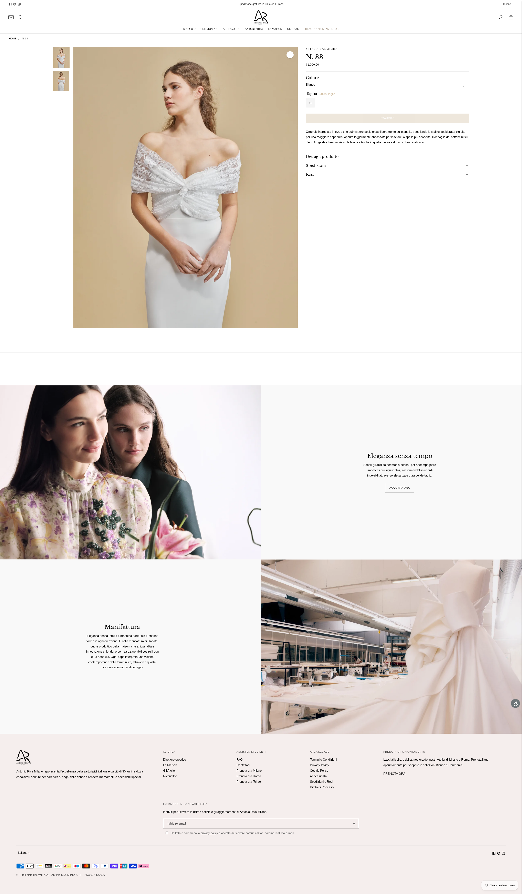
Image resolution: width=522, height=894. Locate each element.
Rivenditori (170, 776)
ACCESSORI (230, 28)
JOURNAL (293, 28)
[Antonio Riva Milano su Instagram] (19, 4)
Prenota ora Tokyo (249, 781)
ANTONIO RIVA (254, 28)
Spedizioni (316, 165)
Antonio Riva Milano (321, 49)
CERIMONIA (207, 28)
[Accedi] (501, 17)
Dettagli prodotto (322, 156)
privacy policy (209, 833)
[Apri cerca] (21, 17)
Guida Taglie (327, 93)
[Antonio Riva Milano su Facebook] (10, 4)
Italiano (506, 4)
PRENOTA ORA (394, 773)
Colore (312, 77)
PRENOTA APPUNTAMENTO (320, 28)
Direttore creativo (174, 759)
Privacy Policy (319, 765)
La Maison (170, 765)
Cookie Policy (319, 770)
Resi (310, 174)
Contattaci (243, 765)
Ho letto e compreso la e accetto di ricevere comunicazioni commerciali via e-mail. (232, 833)
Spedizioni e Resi (321, 781)
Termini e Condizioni (323, 759)
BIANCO (188, 28)
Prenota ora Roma (249, 776)
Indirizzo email (175, 818)
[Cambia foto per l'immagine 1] (61, 57)
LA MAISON (275, 28)
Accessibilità (318, 776)
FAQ (240, 759)
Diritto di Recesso (322, 787)
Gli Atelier (169, 770)
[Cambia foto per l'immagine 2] (61, 80)
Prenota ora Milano (249, 770)
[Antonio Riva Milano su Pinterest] (14, 4)
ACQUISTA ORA (399, 487)
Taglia (311, 93)
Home (12, 38)
